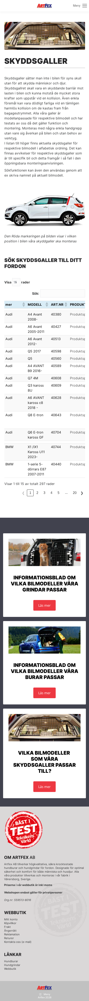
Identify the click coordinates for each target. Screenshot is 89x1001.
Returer (9, 938)
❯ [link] (82, 493)
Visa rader (17, 282)
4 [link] (51, 493)
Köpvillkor (10, 923)
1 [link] (30, 493)
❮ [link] (23, 493)
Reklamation (12, 934)
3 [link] (44, 493)
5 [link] (58, 493)
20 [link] (75, 493)
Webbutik (10, 968)
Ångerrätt (10, 930)
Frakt (7, 926)
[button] (23, 304)
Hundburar (11, 961)
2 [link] (37, 493)
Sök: (35, 293)
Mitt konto (11, 919)
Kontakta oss (12, 941)
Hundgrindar (12, 965)
